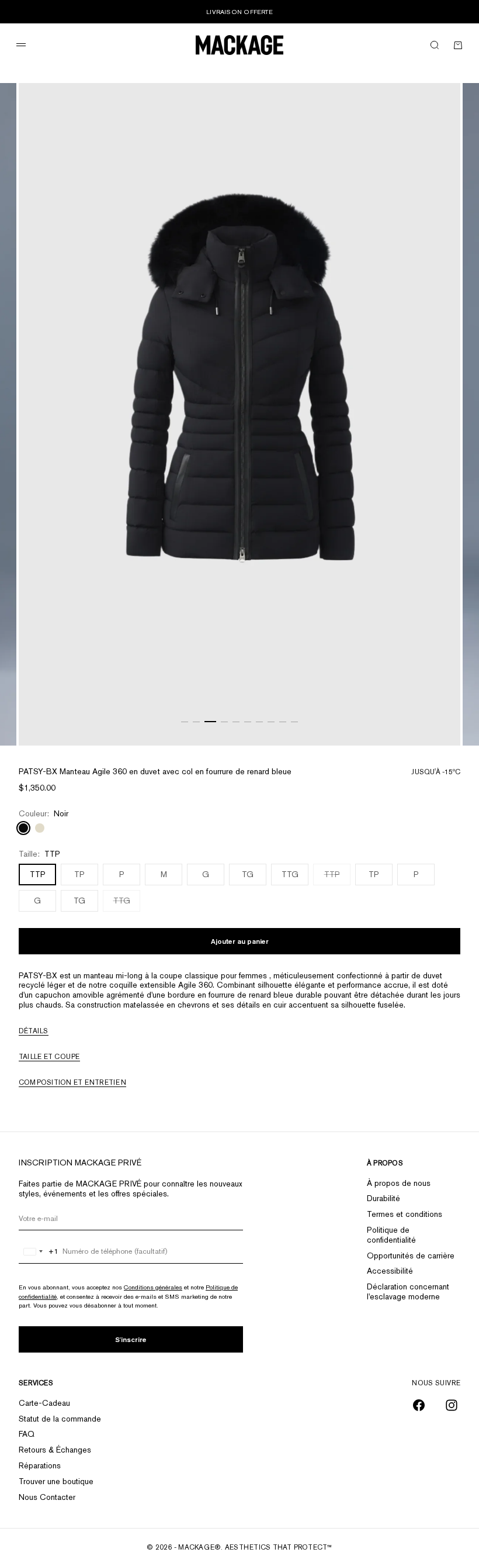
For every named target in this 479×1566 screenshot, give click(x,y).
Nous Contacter (47, 1497)
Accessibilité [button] (390, 1270)
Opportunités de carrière (410, 1255)
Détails (33, 1031)
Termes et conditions (404, 1214)
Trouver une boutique (56, 1481)
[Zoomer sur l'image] (437, 716)
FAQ (26, 1434)
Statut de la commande (60, 1418)
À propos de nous (399, 1183)
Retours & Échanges (55, 1449)
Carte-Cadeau (44, 1403)
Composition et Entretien (72, 1082)
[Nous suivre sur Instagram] (452, 1405)
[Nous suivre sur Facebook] (419, 1405)
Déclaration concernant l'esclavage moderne (408, 1291)
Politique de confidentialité (391, 1234)
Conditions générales (153, 1287)
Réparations (40, 1465)
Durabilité (383, 1198)
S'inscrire (131, 1339)
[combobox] (38, 1251)
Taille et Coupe (49, 1056)
